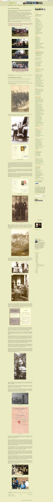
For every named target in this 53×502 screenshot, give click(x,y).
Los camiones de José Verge (38, 108)
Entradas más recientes (11, 494)
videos (42, 192)
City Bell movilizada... (38, 25)
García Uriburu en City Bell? (38, 170)
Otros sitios (31, 5)
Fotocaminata (37, 44)
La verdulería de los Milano (38, 116)
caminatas (41, 188)
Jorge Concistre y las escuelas (39, 106)
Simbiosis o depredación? (38, 62)
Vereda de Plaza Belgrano (38, 21)
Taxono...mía (41, 51)
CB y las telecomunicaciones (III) (39, 162)
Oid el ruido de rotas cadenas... (39, 158)
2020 (36, 271)
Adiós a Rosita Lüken (38, 98)
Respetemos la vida (37, 172)
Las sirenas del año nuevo (38, 131)
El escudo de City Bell (38, 134)
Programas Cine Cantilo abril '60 (39, 76)
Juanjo (40, 239)
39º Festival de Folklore (38, 142)
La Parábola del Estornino (38, 54)
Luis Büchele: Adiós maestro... (39, 118)
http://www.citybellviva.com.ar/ (39, 14)
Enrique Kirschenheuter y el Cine (39, 100)
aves (35, 187)
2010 (43, 43)
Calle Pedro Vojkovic (37, 29)
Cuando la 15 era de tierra (38, 23)
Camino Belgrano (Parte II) (38, 28)
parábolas (36, 192)
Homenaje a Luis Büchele (38, 119)
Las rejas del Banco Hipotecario (39, 83)
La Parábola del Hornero (38, 55)
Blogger (31, 500)
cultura (39, 189)
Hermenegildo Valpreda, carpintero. (15, 77)
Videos (15, 5)
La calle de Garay (37, 31)
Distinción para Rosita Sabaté (39, 109)
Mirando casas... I (37, 39)
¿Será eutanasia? (37, 176)
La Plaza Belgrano (37, 130)
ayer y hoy (40, 187)
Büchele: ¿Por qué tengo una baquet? (40, 110)
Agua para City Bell (37, 133)
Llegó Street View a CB (38, 30)
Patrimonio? (36, 169)
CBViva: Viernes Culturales (38, 143)
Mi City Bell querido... (38, 136)
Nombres (36, 52)
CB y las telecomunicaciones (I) (39, 160)
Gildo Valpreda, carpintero (38, 117)
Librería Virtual (25, 5)
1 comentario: (10, 492)
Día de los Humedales (38, 63)
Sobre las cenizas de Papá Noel (39, 175)
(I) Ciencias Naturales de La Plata (39, 89)
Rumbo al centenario (41, 86)
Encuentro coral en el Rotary (38, 145)
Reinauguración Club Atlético (38, 74)
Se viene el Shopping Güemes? (39, 173)
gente (36, 191)
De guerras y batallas (38, 84)
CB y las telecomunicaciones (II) (39, 161)
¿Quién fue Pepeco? (37, 115)
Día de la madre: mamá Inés (38, 104)
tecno (39, 192)
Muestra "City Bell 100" (38, 94)
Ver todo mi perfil (37, 249)
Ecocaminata (40, 44)
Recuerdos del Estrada (38, 77)
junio (37, 268)
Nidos (36, 53)
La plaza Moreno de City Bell (38, 33)
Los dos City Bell (37, 66)
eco (43, 189)
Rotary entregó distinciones (38, 107)
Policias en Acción (37, 168)
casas (35, 189)
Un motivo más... (37, 51)
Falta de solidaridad (37, 167)
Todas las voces (39, 53)
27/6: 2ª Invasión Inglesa (38, 151)
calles (36, 188)
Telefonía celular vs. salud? (38, 159)
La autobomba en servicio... (38, 132)
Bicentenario (36, 86)
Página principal (10, 5)
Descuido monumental (38, 171)
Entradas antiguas (30, 494)
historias (40, 191)
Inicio (20, 494)
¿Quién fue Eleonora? (38, 121)
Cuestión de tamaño (37, 20)
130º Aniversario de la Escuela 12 (39, 82)
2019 (36, 270)
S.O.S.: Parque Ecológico (38, 65)
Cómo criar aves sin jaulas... (38, 57)
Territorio (41, 125)
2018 (36, 269)
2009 (39, 85)
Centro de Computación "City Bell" (39, 135)
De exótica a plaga (37, 64)
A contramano (37, 22)
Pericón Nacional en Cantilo (38, 75)
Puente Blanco (37, 42)
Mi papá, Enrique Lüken (38, 97)
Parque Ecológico (37, 38)
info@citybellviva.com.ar (38, 15)
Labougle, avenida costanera (38, 32)
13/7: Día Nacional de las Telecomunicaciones (38, 152)
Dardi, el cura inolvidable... (38, 120)
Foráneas (39, 52)
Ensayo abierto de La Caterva (39, 141)
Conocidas (42, 52)
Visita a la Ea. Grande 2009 (38, 43)
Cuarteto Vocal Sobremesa (38, 144)
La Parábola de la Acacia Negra (39, 61)
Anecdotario (20, 5)
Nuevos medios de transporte (38, 24)
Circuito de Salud (37, 41)
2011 (42, 85)
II (40, 39)
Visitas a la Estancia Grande (13, 8)
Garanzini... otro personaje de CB (39, 99)
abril (36, 267)
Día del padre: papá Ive (38, 105)
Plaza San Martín (37, 40)
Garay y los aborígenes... (38, 78)
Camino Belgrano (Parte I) (38, 27)
